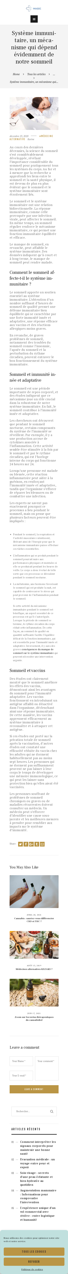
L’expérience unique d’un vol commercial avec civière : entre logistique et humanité (38, 1214)
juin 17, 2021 (34, 1013)
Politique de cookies (32, 1269)
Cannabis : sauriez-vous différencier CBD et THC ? (34, 920)
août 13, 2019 (34, 965)
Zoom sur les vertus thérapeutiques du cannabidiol (34, 1018)
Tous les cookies (34, 1251)
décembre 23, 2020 (19, 136)
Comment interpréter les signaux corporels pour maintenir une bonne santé (38, 1148)
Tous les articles (36, 74)
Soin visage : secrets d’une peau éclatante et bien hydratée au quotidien (36, 1179)
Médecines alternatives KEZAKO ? (34, 969)
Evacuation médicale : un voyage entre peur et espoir (37, 1163)
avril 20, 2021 (34, 915)
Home (16, 74)
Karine (31, 139)
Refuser (34, 1261)
